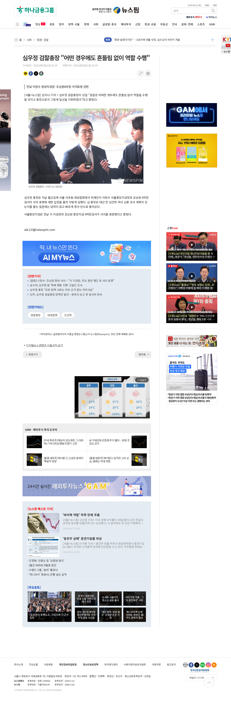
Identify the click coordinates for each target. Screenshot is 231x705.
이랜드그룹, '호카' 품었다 (43, 570)
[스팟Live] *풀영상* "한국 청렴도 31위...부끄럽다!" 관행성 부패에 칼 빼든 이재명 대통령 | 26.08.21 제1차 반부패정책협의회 (191, 286)
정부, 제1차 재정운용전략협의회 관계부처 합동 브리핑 (86, 614)
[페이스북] (191, 664)
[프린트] (148, 73)
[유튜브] (185, 664)
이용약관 (156, 664)
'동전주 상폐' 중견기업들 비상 (82, 538)
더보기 (212, 39)
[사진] (43, 523)
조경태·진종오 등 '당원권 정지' (46, 560)
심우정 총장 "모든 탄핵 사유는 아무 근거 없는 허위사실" (62, 289)
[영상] (191, 246)
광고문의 (171, 664)
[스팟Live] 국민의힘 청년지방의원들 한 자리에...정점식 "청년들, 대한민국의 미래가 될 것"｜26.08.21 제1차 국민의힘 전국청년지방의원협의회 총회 (191, 255)
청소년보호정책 (90, 664)
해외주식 (194, 17)
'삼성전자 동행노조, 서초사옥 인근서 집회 (49, 616)
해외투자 (126, 24)
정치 (61, 24)
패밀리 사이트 (196, 677)
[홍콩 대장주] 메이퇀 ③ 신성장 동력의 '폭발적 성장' (63, 459)
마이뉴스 (211, 17)
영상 (37, 24)
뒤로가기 (33, 354)
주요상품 (33, 664)
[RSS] (214, 664)
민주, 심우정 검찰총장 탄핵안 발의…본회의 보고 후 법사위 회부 (66, 294)
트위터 (36, 73)
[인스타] (208, 664)
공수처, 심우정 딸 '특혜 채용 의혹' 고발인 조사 (56, 285)
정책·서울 (74, 24)
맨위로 (142, 354)
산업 (137, 24)
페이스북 (31, 73)
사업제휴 (48, 664)
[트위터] (196, 664)
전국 (174, 24)
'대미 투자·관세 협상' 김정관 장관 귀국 (110, 614)
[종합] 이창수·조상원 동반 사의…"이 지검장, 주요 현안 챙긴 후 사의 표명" (72, 280)
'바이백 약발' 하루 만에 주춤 (81, 515)
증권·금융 (150, 24)
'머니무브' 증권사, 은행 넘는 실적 (48, 574)
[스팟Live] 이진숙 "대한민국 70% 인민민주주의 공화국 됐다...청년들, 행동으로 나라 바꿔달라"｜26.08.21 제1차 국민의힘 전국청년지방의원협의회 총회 (191, 317)
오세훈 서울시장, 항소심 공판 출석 (110, 598)
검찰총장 (35, 315)
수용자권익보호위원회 (135, 664)
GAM (212, 24)
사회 (95, 24)
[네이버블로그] (202, 664)
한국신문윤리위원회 (199, 671)
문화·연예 (187, 24)
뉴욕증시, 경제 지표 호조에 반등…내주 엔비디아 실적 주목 (144, 39)
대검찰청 (52, 315)
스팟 (172, 228)
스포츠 (201, 24)
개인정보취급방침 (68, 664)
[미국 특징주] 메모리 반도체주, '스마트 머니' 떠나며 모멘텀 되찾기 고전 (64, 442)
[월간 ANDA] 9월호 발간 (42, 565)
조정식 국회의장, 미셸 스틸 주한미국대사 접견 (86, 598)
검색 (213, 10)
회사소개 (18, 664)
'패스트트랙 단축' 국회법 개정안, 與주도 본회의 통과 (134, 614)
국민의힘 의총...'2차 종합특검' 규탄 (135, 598)
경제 (86, 24)
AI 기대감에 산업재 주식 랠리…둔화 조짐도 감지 (109, 442)
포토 (52, 24)
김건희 (68, 315)
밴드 (41, 73)
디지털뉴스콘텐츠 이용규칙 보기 (44, 345)
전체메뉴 (17, 24)
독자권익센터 (111, 664)
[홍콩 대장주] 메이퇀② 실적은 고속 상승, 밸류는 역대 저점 (109, 459)
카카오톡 (25, 73)
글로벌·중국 (109, 24)
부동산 (164, 24)
